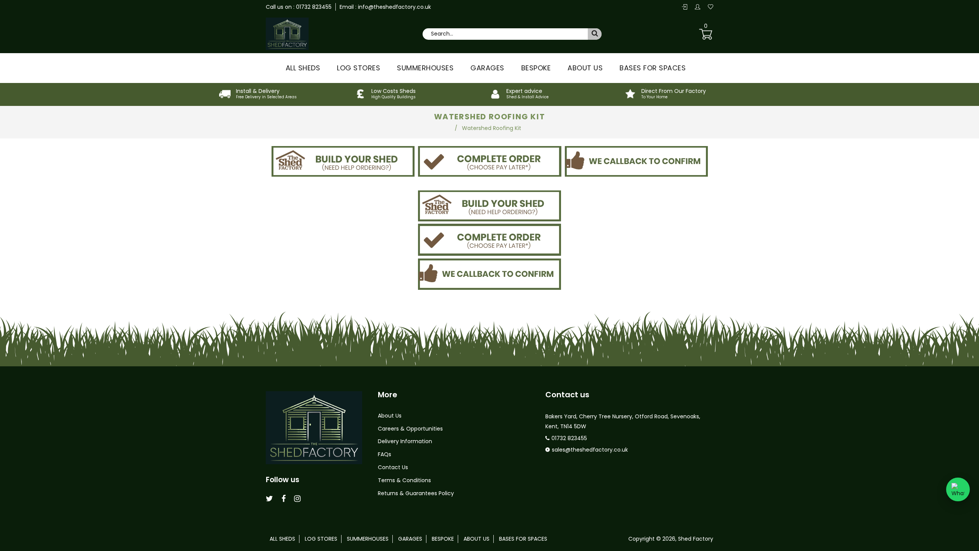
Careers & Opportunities (410, 428)
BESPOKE (536, 68)
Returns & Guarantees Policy (416, 493)
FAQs (384, 454)
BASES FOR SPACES (653, 68)
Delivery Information (405, 441)
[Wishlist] (710, 7)
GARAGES (487, 68)
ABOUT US (585, 68)
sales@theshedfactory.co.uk (590, 449)
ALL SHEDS (303, 68)
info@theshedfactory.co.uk (393, 7)
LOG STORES (358, 68)
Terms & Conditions (404, 480)
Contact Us (393, 467)
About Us (390, 415)
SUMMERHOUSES (425, 68)
